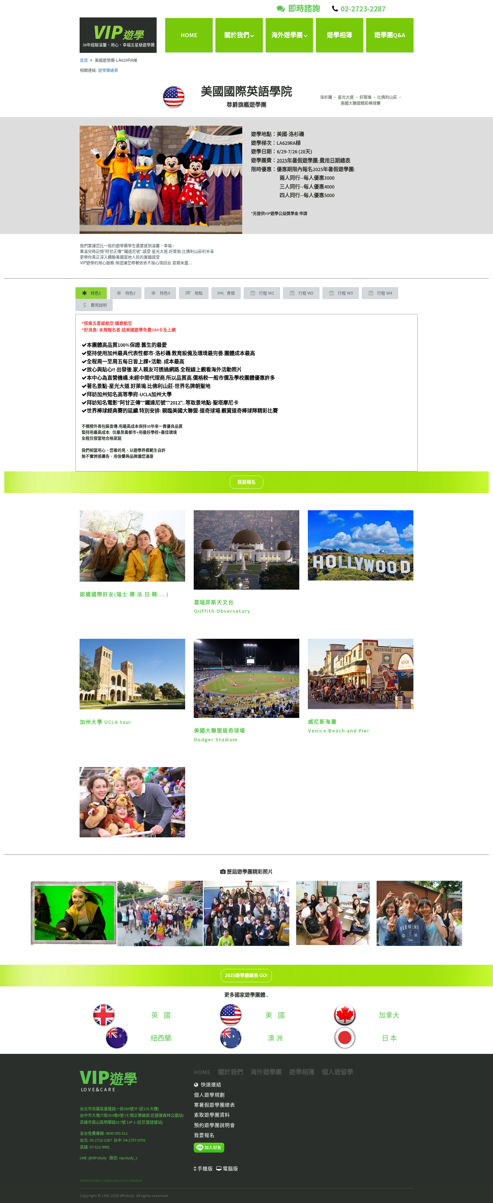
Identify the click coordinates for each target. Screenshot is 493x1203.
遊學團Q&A (389, 35)
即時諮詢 (304, 8)
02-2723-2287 (363, 8)
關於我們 (236, 35)
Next (459, 922)
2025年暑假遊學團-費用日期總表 (313, 160)
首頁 (84, 60)
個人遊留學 (337, 1072)
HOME (189, 35)
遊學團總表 (108, 70)
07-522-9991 (100, 1147)
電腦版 (227, 1169)
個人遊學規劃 (209, 1095)
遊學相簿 (339, 35)
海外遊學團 (287, 35)
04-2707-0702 (134, 1140)
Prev (34, 922)
